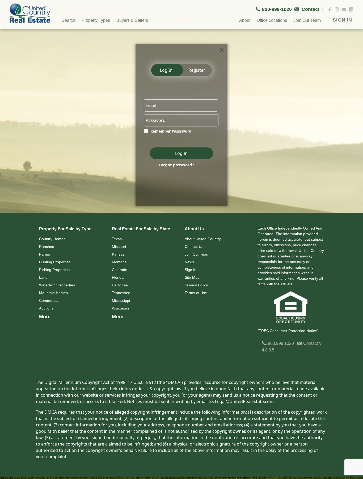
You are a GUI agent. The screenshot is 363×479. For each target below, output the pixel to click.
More (44, 316)
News (189, 262)
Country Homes (52, 239)
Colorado (119, 270)
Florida (118, 277)
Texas (117, 239)
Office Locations (272, 20)
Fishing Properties (54, 270)
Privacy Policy (196, 285)
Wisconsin (120, 308)
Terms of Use (196, 293)
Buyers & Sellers (132, 20)
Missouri (119, 246)
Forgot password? (176, 164)
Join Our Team (197, 254)
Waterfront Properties (57, 285)
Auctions (46, 308)
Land (43, 277)
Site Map (192, 277)
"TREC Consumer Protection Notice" (288, 331)
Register (196, 70)
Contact (310, 343)
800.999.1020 (280, 343)
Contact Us (194, 246)
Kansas (118, 254)
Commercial (49, 300)
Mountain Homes (53, 293)
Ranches (46, 246)
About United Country (203, 239)
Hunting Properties (54, 262)
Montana (119, 262)
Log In (166, 70)
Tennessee (121, 293)
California (120, 285)
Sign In (190, 270)
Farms (44, 254)
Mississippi (121, 300)
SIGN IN (342, 20)
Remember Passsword (170, 131)
